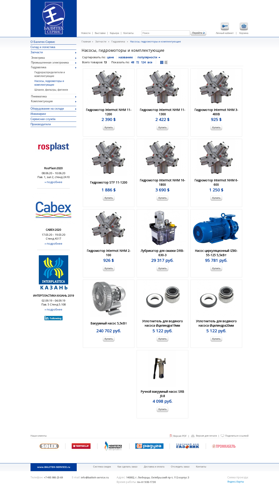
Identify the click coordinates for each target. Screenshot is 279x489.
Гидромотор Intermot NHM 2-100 (109, 253)
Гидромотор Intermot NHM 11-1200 (108, 112)
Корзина (243, 33)
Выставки (100, 33)
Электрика (38, 57)
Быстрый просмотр (109, 90)
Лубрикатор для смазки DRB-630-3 (162, 253)
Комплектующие (42, 101)
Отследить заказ (180, 466)
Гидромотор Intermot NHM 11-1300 (162, 112)
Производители (41, 124)
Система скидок (102, 466)
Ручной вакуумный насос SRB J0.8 (162, 393)
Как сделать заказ (127, 466)
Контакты (128, 33)
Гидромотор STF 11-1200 (108, 182)
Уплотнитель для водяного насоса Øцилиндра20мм (216, 323)
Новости (85, 33)
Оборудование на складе (47, 108)
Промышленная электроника (50, 62)
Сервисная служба (43, 119)
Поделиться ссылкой (236, 435)
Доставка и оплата (154, 466)
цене (110, 57)
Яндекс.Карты (235, 481)
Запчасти (37, 52)
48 (132, 62)
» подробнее (53, 182)
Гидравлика (38, 67)
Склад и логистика (43, 47)
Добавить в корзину (108, 127)
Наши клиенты (39, 435)
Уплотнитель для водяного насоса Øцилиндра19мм (162, 323)
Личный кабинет (225, 33)
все (150, 62)
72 (137, 62)
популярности (147, 57)
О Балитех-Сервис (43, 41)
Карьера (114, 33)
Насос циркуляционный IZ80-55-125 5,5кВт (216, 253)
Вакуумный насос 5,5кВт (108, 323)
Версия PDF (180, 436)
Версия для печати (206, 435)
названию (126, 57)
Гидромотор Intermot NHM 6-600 (216, 182)
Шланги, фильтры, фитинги (51, 89)
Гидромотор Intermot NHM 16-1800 (162, 182)
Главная (86, 41)
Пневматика (39, 96)
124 (143, 62)
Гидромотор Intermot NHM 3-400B (216, 112)
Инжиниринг (38, 113)
